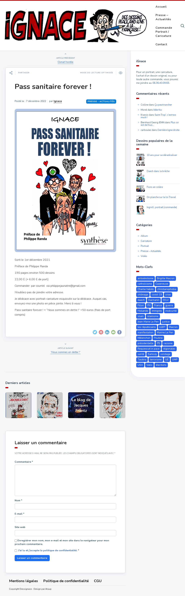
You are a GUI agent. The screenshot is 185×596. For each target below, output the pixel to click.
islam (141, 316)
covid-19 (157, 294)
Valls (149, 365)
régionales (169, 348)
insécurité (171, 311)
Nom (18, 500)
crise (168, 294)
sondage (165, 354)
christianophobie (166, 289)
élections (161, 365)
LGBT (162, 327)
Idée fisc (157, 110)
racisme (168, 343)
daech (141, 300)
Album (144, 236)
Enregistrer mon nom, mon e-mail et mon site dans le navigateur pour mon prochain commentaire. (62, 542)
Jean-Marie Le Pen (148, 321)
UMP (174, 359)
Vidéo (144, 256)
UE (167, 359)
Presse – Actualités (163, 17)
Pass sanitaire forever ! (53, 86)
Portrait (145, 246)
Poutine (158, 338)
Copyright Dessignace (20, 589)
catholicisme (145, 283)
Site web (20, 527)
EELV (166, 300)
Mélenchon (144, 338)
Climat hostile (65, 62)
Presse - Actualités (101, 101)
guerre (169, 305)
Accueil (161, 7)
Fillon (141, 305)
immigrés (157, 311)
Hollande (143, 311)
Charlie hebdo (146, 289)
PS (158, 343)
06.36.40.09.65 (160, 83)
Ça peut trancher (163, 104)
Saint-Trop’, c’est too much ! (158, 116)
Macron (173, 327)
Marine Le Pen (165, 332)
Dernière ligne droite (168, 130)
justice (166, 321)
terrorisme (156, 359)
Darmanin (153, 300)
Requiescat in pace (149, 348)
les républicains (147, 327)
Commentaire (24, 462)
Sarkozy (152, 354)
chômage (143, 294)
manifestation (145, 332)
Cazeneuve (162, 283)
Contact (161, 44)
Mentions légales (23, 580)
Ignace (58, 101)
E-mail (19, 514)
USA (140, 365)
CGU (98, 580)
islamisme (152, 316)
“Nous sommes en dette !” (65, 352)
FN (148, 305)
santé (141, 354)
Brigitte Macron (166, 278)
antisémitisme (145, 278)
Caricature (146, 241)
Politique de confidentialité (66, 580)
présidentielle (145, 343)
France (158, 305)
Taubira (142, 359)
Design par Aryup (42, 589)
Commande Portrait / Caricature (164, 32)
